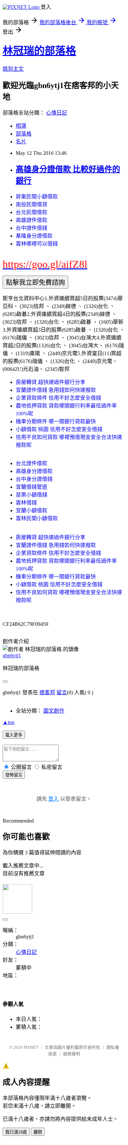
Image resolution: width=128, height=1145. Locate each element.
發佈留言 (13, 774)
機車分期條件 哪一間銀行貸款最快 (56, 421)
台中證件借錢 (31, 228)
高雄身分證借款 (34, 471)
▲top (8, 722)
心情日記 (56, 113)
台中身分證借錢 (34, 479)
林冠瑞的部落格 (39, 51)
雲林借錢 (26, 502)
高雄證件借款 (31, 220)
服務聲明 (71, 1053)
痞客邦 (47, 692)
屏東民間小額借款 (37, 196)
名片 (21, 141)
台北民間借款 (31, 212)
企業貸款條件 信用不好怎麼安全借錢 (58, 398)
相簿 (21, 126)
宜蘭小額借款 (31, 510)
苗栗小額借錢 (31, 495)
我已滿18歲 (16, 1132)
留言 (61, 692)
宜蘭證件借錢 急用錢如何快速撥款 (56, 390)
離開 (37, 1132)
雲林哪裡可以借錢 (37, 243)
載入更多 (13, 735)
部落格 (24, 133)
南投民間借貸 (31, 204)
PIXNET (31, 1047)
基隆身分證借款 (34, 236)
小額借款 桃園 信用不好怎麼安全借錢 (59, 429)
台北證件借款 (31, 463)
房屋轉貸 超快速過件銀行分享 (50, 382)
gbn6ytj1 (12, 655)
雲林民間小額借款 (37, 518)
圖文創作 (53, 711)
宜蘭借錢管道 (31, 487)
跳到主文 (13, 69)
